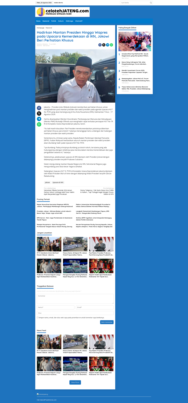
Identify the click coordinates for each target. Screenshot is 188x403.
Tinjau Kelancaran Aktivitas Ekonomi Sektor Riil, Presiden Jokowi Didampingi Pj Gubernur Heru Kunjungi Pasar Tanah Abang (136, 88)
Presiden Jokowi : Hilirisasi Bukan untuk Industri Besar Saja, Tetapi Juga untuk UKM (54, 212)
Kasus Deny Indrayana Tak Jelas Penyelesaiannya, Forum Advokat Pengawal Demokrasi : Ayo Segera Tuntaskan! (134, 63)
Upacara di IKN (58, 182)
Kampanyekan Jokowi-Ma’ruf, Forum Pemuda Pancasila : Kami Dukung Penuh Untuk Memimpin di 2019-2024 (136, 79)
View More (75, 382)
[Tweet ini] (103, 45)
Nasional (39, 45)
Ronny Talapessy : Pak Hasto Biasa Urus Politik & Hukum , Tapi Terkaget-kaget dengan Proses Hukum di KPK (96, 191)
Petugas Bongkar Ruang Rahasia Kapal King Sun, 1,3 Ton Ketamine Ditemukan (75, 276)
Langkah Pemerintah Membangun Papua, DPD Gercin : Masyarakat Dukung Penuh (92, 212)
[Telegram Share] (107, 45)
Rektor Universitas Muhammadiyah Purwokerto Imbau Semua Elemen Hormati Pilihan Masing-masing (93, 205)
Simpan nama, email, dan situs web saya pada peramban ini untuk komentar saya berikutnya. (71, 318)
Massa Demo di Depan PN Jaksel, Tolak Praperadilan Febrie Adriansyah (75, 254)
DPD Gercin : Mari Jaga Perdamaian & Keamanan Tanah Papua (54, 219)
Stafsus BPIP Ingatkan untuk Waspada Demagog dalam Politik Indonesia (94, 219)
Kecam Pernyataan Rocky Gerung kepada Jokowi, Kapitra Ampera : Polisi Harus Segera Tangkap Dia (94, 225)
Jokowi (47, 182)
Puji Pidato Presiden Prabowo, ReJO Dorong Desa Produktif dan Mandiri (101, 254)
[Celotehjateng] (62, 12)
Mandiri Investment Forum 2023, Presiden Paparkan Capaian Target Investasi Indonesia (134, 71)
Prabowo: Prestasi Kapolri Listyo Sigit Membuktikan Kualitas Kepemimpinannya (48, 276)
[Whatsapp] (111, 45)
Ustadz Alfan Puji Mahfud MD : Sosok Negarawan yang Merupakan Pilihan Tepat (135, 55)
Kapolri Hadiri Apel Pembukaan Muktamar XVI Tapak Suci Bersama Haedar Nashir (100, 276)
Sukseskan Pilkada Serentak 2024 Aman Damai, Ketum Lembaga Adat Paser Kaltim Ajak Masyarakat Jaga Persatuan (59, 191)
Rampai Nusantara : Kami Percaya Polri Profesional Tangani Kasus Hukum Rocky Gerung (54, 225)
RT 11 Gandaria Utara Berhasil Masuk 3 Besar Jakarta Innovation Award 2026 (48, 254)
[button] (151, 3)
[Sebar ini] (100, 45)
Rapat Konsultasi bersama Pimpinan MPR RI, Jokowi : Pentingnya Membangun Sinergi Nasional (55, 205)
